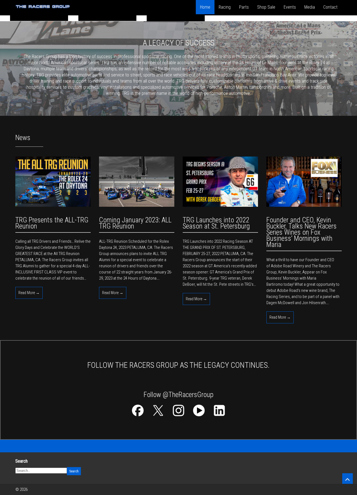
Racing (225, 7)
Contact (330, 7)
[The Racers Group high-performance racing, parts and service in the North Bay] (43, 10)
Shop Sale (266, 7)
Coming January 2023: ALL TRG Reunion (135, 223)
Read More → (29, 292)
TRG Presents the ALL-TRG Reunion (51, 223)
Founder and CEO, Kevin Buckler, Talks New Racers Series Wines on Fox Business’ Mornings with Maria (301, 232)
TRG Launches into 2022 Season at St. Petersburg (216, 223)
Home (205, 7)
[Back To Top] (347, 478)
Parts (244, 7)
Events (290, 7)
